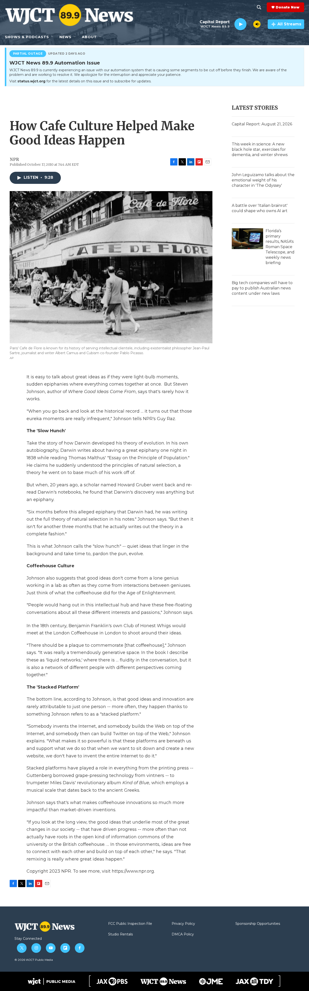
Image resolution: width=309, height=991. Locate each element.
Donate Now (287, 7)
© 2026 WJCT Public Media (33, 960)
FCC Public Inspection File (130, 924)
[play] (240, 24)
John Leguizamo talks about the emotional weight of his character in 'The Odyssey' (263, 180)
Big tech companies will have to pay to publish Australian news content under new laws (262, 288)
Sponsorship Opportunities (257, 924)
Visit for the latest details (80, 81)
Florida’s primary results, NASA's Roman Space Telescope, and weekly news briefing (280, 247)
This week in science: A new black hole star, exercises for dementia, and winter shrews (260, 149)
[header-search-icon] (259, 7)
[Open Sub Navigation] (53, 37)
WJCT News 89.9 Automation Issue (54, 63)
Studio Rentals (120, 934)
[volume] (256, 24)
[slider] (250, 24)
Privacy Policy (183, 924)
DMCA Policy (183, 934)
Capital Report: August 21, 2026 (262, 124)
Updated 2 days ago (66, 53)
